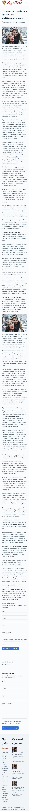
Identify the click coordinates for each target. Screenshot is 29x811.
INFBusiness (22, 809)
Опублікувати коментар (10, 648)
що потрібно (14, 157)
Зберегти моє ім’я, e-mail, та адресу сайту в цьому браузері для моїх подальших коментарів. (14, 642)
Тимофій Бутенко (17, 790)
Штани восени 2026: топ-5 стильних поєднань (17, 771)
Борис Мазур (16, 756)
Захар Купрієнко (17, 773)
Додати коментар (7, 632)
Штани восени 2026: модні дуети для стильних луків (17, 754)
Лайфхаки (22, 22)
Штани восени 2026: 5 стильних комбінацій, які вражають (18, 788)
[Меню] (26, 2)
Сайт (3, 625)
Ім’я (3, 611)
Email (4, 618)
